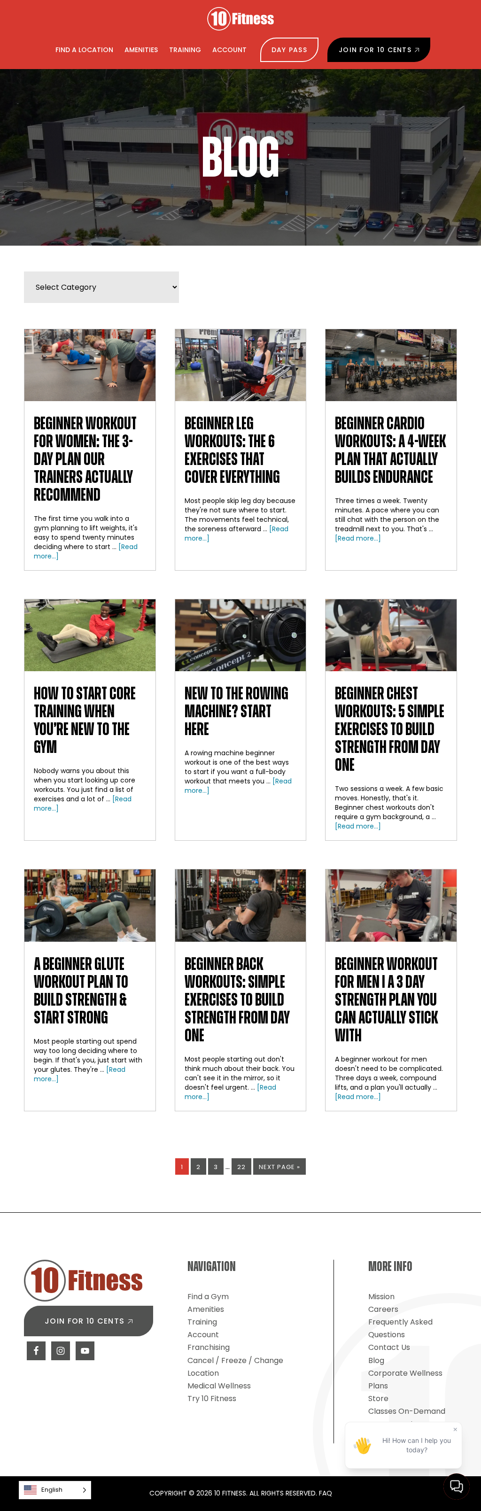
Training (202, 1322)
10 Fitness (240, 19)
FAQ (325, 1493)
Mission (381, 1296)
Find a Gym (208, 1296)
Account (203, 1334)
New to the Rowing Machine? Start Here (236, 712)
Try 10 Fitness (211, 1398)
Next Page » (279, 1168)
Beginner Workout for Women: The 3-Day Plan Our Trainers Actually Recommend (85, 459)
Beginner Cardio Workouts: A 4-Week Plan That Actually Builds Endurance (390, 451)
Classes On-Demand (406, 1411)
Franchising (208, 1347)
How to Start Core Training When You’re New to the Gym (85, 721)
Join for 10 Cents (84, 1321)
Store (378, 1398)
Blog (376, 1360)
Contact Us (389, 1347)
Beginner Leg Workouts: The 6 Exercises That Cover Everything (232, 451)
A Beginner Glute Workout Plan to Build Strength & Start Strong (81, 991)
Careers (383, 1309)
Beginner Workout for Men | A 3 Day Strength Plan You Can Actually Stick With (386, 1000)
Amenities (205, 1309)
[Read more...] (358, 538)
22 (244, 1166)
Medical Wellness (219, 1385)
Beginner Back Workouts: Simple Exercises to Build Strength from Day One (237, 1000)
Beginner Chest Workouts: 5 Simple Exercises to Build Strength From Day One (389, 730)
